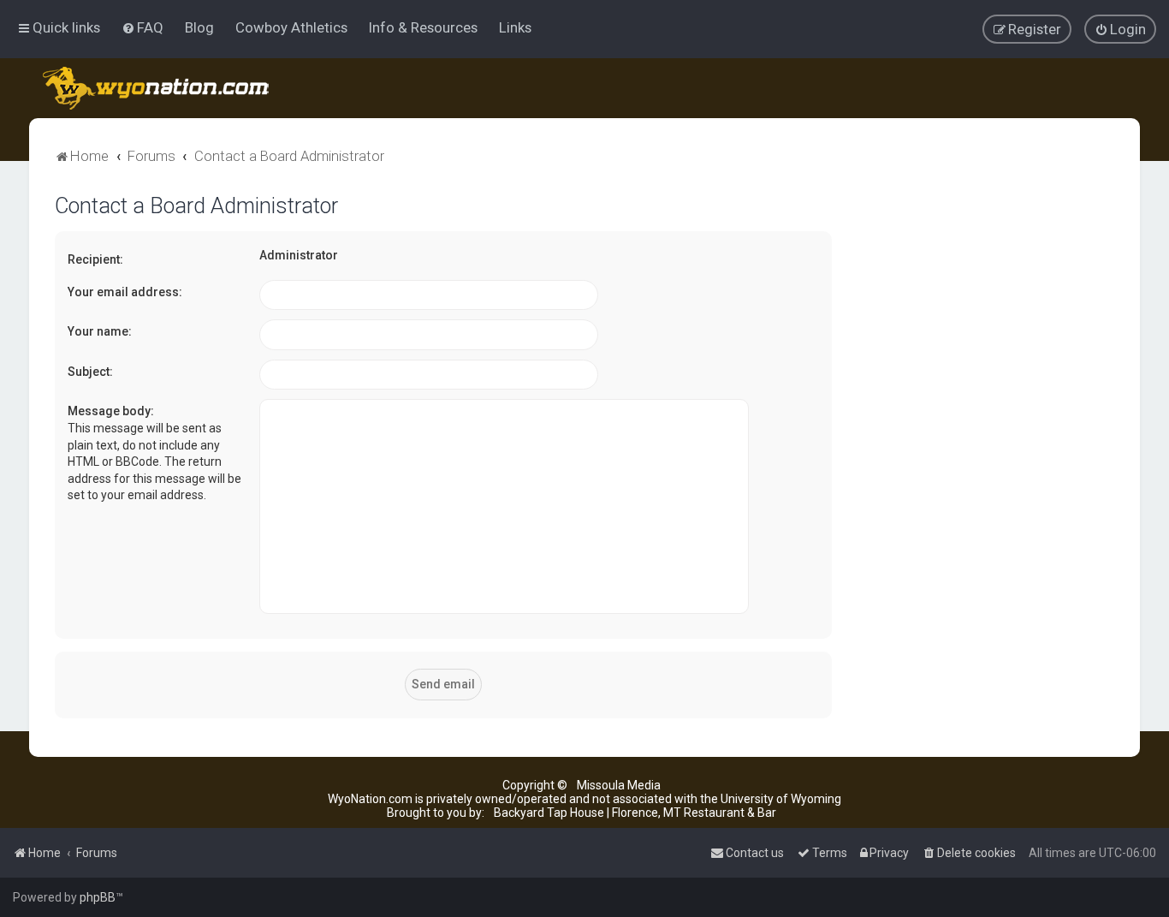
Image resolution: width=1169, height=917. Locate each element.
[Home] (157, 88)
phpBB (98, 897)
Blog (199, 27)
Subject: (90, 371)
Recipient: (95, 259)
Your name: (100, 331)
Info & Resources (423, 27)
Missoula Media (619, 785)
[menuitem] (142, 27)
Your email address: (125, 292)
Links (515, 27)
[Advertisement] (985, 450)
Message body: (111, 411)
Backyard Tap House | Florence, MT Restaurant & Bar (635, 812)
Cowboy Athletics (291, 27)
